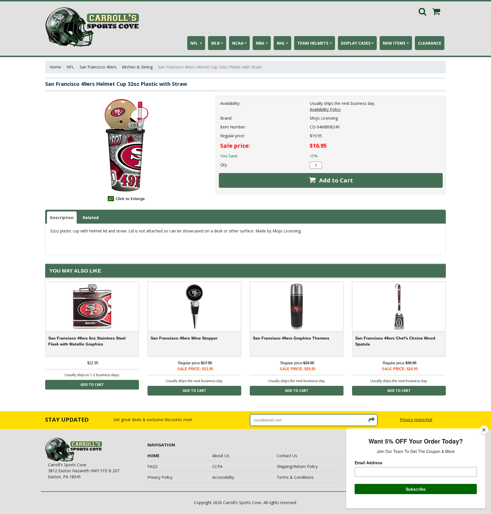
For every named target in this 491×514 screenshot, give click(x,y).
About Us (220, 455)
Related (91, 217)
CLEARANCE (429, 43)
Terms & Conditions (295, 477)
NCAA (238, 43)
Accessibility (223, 477)
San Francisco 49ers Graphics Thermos (291, 338)
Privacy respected (416, 419)
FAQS (152, 466)
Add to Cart (335, 180)
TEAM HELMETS (312, 43)
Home (55, 67)
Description (62, 217)
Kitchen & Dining (137, 67)
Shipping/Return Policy (297, 466)
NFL (194, 43)
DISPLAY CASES (356, 43)
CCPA (217, 466)
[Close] (484, 430)
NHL (281, 43)
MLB (215, 43)
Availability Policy (325, 109)
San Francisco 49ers (98, 67)
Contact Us (287, 455)
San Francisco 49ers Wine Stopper (184, 338)
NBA (260, 43)
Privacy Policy (159, 477)
